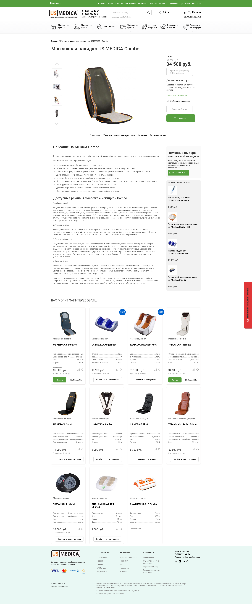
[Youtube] (184, 562)
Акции (110, 3)
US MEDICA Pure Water (179, 199)
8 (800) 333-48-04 (90, 14)
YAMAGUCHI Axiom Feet (143, 344)
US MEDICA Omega (183, 278)
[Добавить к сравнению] (78, 370)
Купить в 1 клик (179, 109)
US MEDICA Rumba (102, 424)
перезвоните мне (179, 173)
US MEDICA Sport (62, 424)
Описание (95, 135)
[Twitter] (188, 562)
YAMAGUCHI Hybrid (64, 504)
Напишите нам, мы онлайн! (247, 303)
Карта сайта (102, 571)
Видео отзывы (158, 135)
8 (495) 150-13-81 (182, 551)
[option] (56, 73)
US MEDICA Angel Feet (178, 252)
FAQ (121, 564)
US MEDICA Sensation (65, 344)
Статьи (100, 564)
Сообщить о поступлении (107, 380)
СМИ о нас (101, 568)
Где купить (185, 3)
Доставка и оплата (158, 3)
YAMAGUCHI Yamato (179, 344)
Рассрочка (143, 3)
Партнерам (173, 3)
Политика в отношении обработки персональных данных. (118, 591)
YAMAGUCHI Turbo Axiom (182, 424)
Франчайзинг (149, 557)
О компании (130, 3)
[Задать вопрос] (82, 370)
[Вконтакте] (176, 562)
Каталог (101, 3)
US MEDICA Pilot (139, 424)
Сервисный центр (151, 567)
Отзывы (142, 135)
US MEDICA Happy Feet (183, 225)
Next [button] (56, 123)
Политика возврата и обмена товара (110, 594)
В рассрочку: (61, 373)
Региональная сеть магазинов (151, 571)
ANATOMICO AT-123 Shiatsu (103, 505)
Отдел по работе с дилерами (151, 562)
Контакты (196, 3)
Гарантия (124, 561)
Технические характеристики (119, 135)
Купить (60, 380)
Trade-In (123, 571)
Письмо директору (192, 16)
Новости (119, 3)
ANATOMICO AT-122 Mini (143, 504)
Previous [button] (57, 64)
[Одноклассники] (180, 562)
